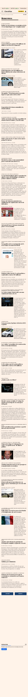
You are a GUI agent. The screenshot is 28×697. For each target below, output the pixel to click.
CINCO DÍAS (3, 47)
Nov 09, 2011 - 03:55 (10, 487)
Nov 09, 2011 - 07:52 (10, 47)
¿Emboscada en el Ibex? (8, 380)
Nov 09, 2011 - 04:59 (7, 430)
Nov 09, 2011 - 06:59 (13, 163)
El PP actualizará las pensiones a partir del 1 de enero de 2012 (13, 427)
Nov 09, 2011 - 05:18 (7, 406)
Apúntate (4, 649)
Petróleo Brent (23, 8)
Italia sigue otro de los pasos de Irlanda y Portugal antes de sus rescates (13, 511)
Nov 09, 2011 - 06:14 (6, 296)
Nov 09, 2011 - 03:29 (10, 564)
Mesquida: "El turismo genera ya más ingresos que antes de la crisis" (13, 94)
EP (1, 97)
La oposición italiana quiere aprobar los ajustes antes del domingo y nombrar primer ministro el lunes (13, 177)
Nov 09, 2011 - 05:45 (7, 348)
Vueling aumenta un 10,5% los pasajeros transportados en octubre (13, 465)
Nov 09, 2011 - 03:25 (7, 580)
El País (25, 14)
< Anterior (7, 593)
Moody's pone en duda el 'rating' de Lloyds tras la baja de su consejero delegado (12, 403)
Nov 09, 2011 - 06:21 (10, 277)
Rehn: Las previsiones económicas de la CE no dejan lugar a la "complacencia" (13, 26)
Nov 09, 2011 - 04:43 (10, 449)
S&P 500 (13, 8)
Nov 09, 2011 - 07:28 (6, 111)
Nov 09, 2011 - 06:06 (7, 327)
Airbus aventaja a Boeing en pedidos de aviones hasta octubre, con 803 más (13, 119)
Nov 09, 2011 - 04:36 (10, 468)
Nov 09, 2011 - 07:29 (7, 97)
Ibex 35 (3, 8)
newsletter (4, 644)
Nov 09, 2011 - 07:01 (10, 142)
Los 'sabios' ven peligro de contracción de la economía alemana (13, 345)
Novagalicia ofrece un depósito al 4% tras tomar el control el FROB (12, 244)
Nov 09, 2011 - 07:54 (7, 29)
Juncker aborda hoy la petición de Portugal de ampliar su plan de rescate (13, 542)
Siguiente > (20, 593)
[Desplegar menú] (2, 11)
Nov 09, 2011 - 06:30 (7, 206)
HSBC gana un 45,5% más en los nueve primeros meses (13, 139)
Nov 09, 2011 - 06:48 (7, 181)
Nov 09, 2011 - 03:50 (6, 514)
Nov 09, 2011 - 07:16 (10, 122)
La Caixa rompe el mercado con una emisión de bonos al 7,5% (12, 293)
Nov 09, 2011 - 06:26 (10, 229)
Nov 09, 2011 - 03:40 (7, 545)
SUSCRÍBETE (21, 11)
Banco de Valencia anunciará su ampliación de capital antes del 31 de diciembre (12, 203)
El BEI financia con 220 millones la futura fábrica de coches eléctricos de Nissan (13, 72)
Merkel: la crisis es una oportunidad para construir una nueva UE (12, 160)
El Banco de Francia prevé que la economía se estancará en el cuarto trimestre (12, 576)
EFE (2, 29)
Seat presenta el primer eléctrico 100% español (13, 324)
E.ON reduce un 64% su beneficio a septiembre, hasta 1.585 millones (12, 365)
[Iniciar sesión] (26, 11)
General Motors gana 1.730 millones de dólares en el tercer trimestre (13, 44)
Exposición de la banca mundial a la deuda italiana (12, 108)
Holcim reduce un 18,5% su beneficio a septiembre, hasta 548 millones (13, 274)
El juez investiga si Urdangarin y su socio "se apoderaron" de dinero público (12, 445)
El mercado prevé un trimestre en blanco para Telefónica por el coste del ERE (13, 484)
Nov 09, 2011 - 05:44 (6, 382)
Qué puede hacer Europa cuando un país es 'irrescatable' (12, 226)
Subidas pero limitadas (8, 561)
